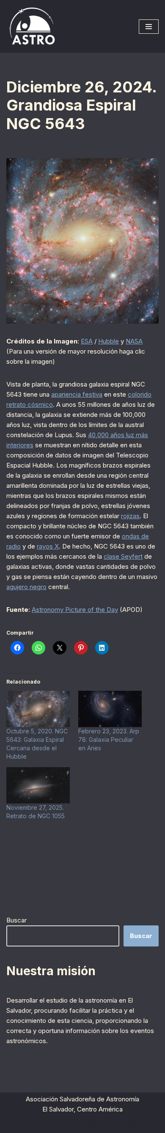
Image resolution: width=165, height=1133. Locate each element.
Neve (36, 1124)
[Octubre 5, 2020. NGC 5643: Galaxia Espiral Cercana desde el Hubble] (38, 709)
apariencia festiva (76, 394)
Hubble (108, 341)
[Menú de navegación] (149, 26)
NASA (134, 341)
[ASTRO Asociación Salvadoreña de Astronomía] (31, 26)
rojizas (130, 516)
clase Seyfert (123, 556)
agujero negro (26, 587)
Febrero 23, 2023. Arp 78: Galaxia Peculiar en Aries (108, 739)
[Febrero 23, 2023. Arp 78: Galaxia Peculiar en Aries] (110, 709)
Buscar (16, 920)
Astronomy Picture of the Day (75, 610)
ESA (87, 341)
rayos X (48, 546)
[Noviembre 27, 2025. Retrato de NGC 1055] (38, 785)
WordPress (120, 1124)
